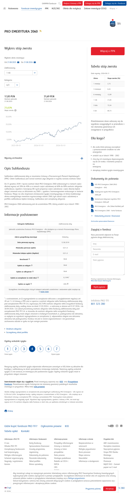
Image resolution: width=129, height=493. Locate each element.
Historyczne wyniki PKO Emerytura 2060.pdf (107, 193)
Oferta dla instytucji (72, 8)
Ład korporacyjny (11, 452)
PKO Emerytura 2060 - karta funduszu (108, 211)
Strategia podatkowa (62, 458)
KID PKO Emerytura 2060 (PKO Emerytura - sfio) (106, 186)
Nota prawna (59, 455)
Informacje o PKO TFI (11, 439)
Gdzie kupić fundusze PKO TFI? (20, 426)
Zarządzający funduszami (14, 449)
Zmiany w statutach (64, 446)
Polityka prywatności (87, 449)
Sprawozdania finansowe (39, 446)
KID (61, 382)
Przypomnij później (93, 489)
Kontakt (25, 431)
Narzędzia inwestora (112, 446)
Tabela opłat (11, 431)
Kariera (7, 464)
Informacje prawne (60, 439)
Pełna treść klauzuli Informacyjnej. (101, 281)
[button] (40, 32)
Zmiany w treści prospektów (62, 451)
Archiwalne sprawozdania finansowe (102, 221)
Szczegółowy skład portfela (17, 332)
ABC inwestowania (111, 443)
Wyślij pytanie (99, 287)
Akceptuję (110, 489)
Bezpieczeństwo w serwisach (86, 444)
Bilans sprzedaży (36, 464)
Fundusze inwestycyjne (31, 8)
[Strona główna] (5, 9)
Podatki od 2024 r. (64, 461)
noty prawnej (39, 387)
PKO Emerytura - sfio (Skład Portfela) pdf (109, 206)
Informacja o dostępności (89, 461)
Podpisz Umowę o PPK (73, 4)
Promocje (107, 461)
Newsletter (83, 458)
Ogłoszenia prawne (51, 426)
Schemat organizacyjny (13, 458)
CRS (55, 467)
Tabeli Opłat (44, 292)
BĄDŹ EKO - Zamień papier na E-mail (112, 465)
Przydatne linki (109, 439)
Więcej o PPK (107, 52)
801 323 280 (98, 303)
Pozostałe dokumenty (37, 458)
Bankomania (112, 458)
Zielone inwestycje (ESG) (95, 8)
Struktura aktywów (13, 329)
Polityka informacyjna (13, 455)
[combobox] (20, 72)
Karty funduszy (35, 443)
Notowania (13, 8)
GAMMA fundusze (49, 3)
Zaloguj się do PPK (93, 4)
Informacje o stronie (86, 439)
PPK (47, 8)
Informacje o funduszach (38, 439)
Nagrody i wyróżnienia (13, 461)
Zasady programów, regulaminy (37, 450)
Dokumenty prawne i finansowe (107, 216)
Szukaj (58, 2)
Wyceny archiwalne (13, 158)
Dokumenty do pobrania (39, 455)
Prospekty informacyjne (63, 443)
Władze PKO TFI (10, 446)
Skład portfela (38, 461)
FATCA (56, 464)
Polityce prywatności (76, 478)
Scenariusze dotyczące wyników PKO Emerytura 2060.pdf (107, 201)
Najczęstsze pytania (112, 449)
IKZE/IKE (56, 8)
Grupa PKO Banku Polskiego (111, 454)
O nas (6, 443)
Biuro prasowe (84, 452)
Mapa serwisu (84, 455)
